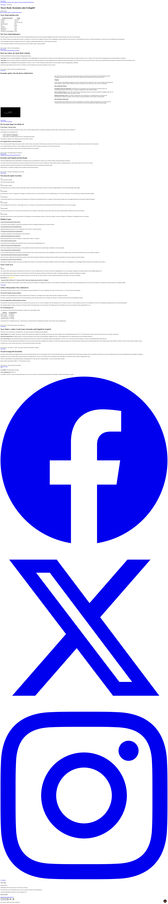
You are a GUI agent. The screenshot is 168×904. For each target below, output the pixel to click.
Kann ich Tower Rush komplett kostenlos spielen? (10, 222)
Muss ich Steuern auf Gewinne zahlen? (8, 240)
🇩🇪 (165, 901)
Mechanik (3, 2)
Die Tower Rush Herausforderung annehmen (10, 50)
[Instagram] (84, 878)
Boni (6, 2)
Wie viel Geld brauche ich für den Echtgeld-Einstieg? (11, 226)
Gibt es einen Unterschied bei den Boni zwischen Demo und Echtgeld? (14, 254)
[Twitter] (84, 711)
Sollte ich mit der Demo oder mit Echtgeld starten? (10, 245)
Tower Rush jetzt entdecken (6, 121)
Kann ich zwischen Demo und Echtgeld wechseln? (10, 250)
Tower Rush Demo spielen (15, 12)
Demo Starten (3, 153)
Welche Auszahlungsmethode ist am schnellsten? (10, 236)
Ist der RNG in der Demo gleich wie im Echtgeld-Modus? (12, 231)
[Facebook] (84, 543)
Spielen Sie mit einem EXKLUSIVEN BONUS (24, 2)
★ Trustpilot (3, 880)
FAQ (13, 2)
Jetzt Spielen (3, 120)
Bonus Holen (3, 49)
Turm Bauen (3, 348)
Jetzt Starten (3, 70)
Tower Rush (3, 1)
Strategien (9, 2)
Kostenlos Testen (4, 366)
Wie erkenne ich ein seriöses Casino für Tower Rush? (11, 259)
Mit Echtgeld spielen (5, 12)
